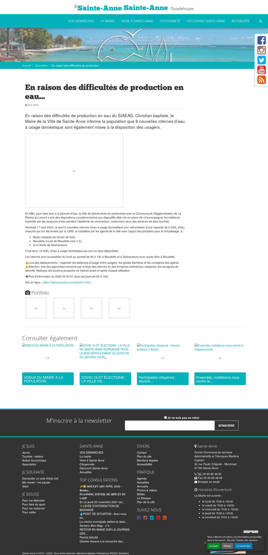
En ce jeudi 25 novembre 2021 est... (102, 502)
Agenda (142, 478)
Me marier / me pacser (36, 482)
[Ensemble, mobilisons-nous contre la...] (220, 358)
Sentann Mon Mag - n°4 (94, 525)
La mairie (107, 21)
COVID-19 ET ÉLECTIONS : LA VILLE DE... (103, 379)
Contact (142, 452)
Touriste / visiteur (32, 456)
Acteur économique (34, 460)
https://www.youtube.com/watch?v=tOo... (68, 282)
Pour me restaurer (33, 508)
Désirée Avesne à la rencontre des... (102, 541)
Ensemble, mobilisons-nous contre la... (217, 379)
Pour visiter (29, 512)
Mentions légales (147, 460)
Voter (25, 486)
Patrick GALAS (89, 537)
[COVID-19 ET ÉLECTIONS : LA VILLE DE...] (105, 358)
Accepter (214, 545)
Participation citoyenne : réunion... (157, 379)
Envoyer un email (208, 482)
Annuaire (142, 486)
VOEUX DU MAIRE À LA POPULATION (43, 379)
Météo (141, 494)
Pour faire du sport (33, 504)
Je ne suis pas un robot (183, 418)
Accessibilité (144, 464)
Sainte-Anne (145, 7)
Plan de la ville (146, 502)
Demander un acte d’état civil (40, 478)
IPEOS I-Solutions (119, 553)
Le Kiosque (144, 498)
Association (29, 464)
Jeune (26, 452)
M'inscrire (226, 425)
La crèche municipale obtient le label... (103, 522)
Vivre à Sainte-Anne (137, 21)
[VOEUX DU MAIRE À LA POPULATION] (48, 358)
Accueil (26, 65)
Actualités (240, 21)
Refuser (227, 545)
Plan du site (144, 456)
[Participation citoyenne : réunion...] (163, 358)
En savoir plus (243, 545)
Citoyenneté (170, 21)
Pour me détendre (33, 500)
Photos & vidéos (147, 490)
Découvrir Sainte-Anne (206, 21)
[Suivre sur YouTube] (261, 72)
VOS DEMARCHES (81, 21)
